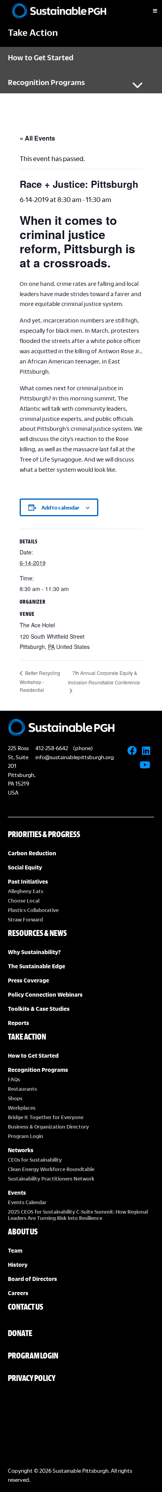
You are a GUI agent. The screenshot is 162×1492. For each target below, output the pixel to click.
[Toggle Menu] (148, 11)
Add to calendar (60, 507)
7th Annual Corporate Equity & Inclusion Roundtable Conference (104, 677)
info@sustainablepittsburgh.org (74, 757)
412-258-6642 (51, 748)
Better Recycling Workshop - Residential (40, 681)
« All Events (37, 138)
